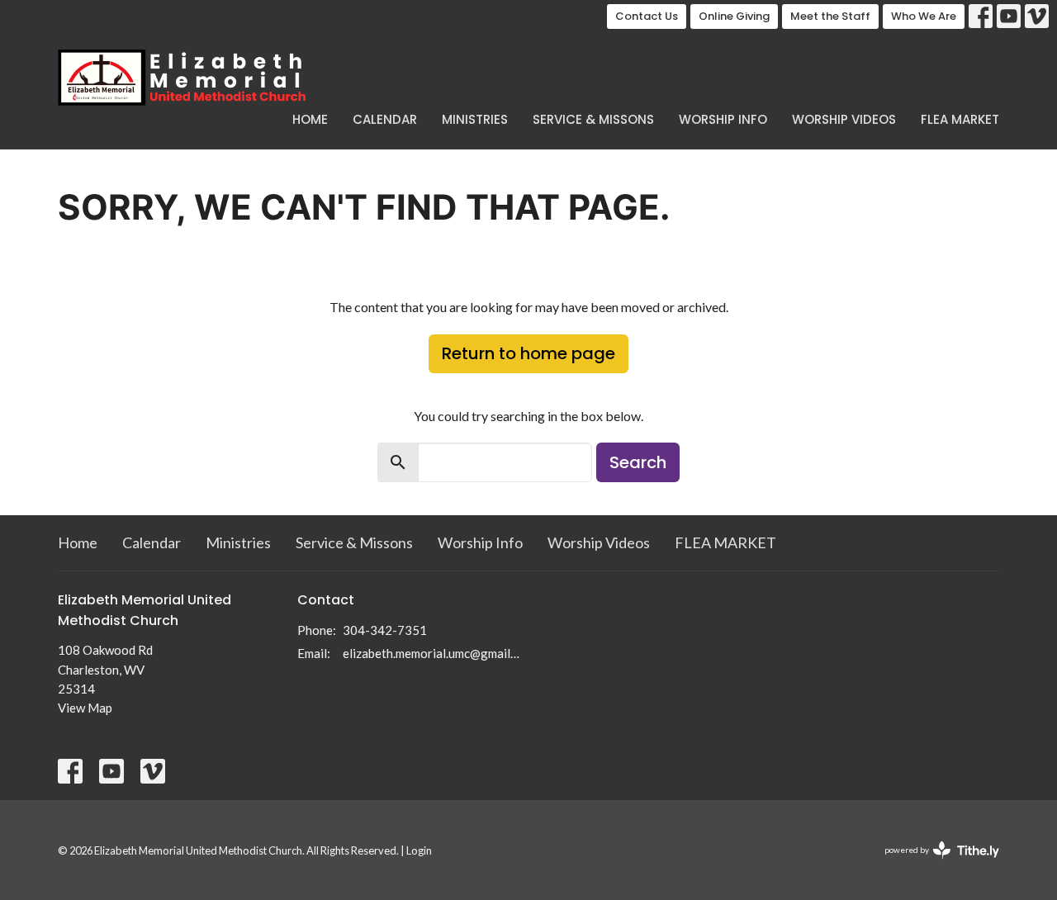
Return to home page (528, 353)
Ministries (475, 119)
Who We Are (923, 16)
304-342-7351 (385, 630)
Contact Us (646, 16)
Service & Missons (593, 119)
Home (310, 119)
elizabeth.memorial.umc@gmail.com (431, 653)
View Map (85, 707)
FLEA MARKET (960, 119)
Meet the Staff (830, 16)
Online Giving (734, 16)
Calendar (385, 119)
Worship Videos (844, 119)
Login (419, 850)
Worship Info (723, 119)
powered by (933, 864)
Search (637, 462)
